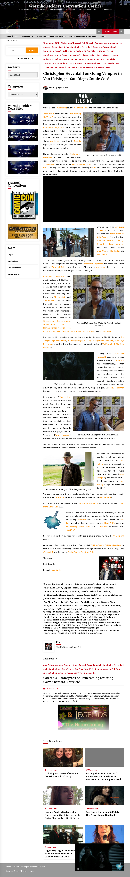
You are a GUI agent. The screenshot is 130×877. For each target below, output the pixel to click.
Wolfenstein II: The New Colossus (95, 67)
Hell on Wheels (88, 331)
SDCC (94, 168)
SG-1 (64, 297)
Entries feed (13, 261)
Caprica (47, 47)
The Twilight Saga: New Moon (91, 630)
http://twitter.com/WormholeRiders (70, 647)
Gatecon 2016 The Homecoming (81, 673)
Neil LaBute (48, 59)
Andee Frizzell (79, 665)
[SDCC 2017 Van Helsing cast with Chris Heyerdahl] (68, 242)
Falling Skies (69, 51)
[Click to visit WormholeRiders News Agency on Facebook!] (23, 151)
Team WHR (48, 114)
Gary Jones (60, 673)
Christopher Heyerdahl (81, 47)
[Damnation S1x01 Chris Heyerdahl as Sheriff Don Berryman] (68, 469)
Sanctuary (100, 59)
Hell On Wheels (91, 51)
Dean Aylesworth (103, 669)
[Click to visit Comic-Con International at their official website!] (23, 205)
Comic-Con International (104, 47)
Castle (54, 47)
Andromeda (109, 43)
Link (90, 846)
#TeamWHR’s (109, 523)
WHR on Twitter (97, 545)
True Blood (48, 67)
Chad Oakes (63, 47)
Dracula (58, 51)
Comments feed (14, 268)
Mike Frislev (96, 55)
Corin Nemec (68, 669)
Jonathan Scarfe (50, 55)
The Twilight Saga (111, 63)
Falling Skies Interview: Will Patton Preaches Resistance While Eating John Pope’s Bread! (103, 776)
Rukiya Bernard (62, 59)
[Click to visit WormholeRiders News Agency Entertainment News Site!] (23, 135)
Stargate (47, 63)
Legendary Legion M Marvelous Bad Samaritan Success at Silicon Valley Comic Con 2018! (62, 853)
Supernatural (89, 63)
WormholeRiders (81, 108)
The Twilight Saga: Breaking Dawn (60, 630)
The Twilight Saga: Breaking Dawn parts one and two (90, 341)
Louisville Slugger (81, 55)
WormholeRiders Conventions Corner (65, 6)
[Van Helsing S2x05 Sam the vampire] (68, 366)
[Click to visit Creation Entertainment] (23, 231)
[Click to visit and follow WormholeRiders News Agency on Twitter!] (23, 167)
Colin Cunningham (52, 669)
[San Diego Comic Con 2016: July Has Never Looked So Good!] (104, 795)
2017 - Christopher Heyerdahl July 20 (71, 43)
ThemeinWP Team (38, 866)
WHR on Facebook (113, 545)
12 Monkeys (48, 43)
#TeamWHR (81, 520)
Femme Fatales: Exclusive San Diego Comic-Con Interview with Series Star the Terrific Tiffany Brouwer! (62, 815)
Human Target (106, 51)
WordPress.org (14, 274)
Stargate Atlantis (60, 63)
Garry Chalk (48, 673)
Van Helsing (73, 67)
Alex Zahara (48, 665)
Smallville (111, 59)
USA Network (60, 67)
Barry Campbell (94, 665)
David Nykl (89, 669)
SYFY (99, 63)
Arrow (119, 43)
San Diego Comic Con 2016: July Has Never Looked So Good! (102, 813)
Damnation (48, 51)
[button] (99, 31)
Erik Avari (116, 669)
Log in (10, 254)
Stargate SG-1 (75, 63)
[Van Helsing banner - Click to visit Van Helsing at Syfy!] (83, 98)
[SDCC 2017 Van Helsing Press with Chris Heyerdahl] (98, 413)
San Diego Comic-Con (81, 164)
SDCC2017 (70, 530)
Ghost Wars (84, 526)
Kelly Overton (65, 55)
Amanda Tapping (63, 665)
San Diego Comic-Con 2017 (82, 59)
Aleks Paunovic (96, 43)
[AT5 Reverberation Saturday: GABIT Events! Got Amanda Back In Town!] (104, 834)
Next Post (48, 658)
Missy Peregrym (110, 55)
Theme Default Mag (13, 866)
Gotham (79, 51)
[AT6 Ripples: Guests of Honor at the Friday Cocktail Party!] (63, 757)
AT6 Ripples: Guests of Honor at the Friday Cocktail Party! (62, 775)
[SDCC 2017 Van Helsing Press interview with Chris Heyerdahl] (103, 132)
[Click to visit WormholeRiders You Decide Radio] (23, 119)
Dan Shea (79, 669)
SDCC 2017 (48, 117)
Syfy (77, 628)
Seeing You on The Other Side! (81, 552)
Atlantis (55, 321)
